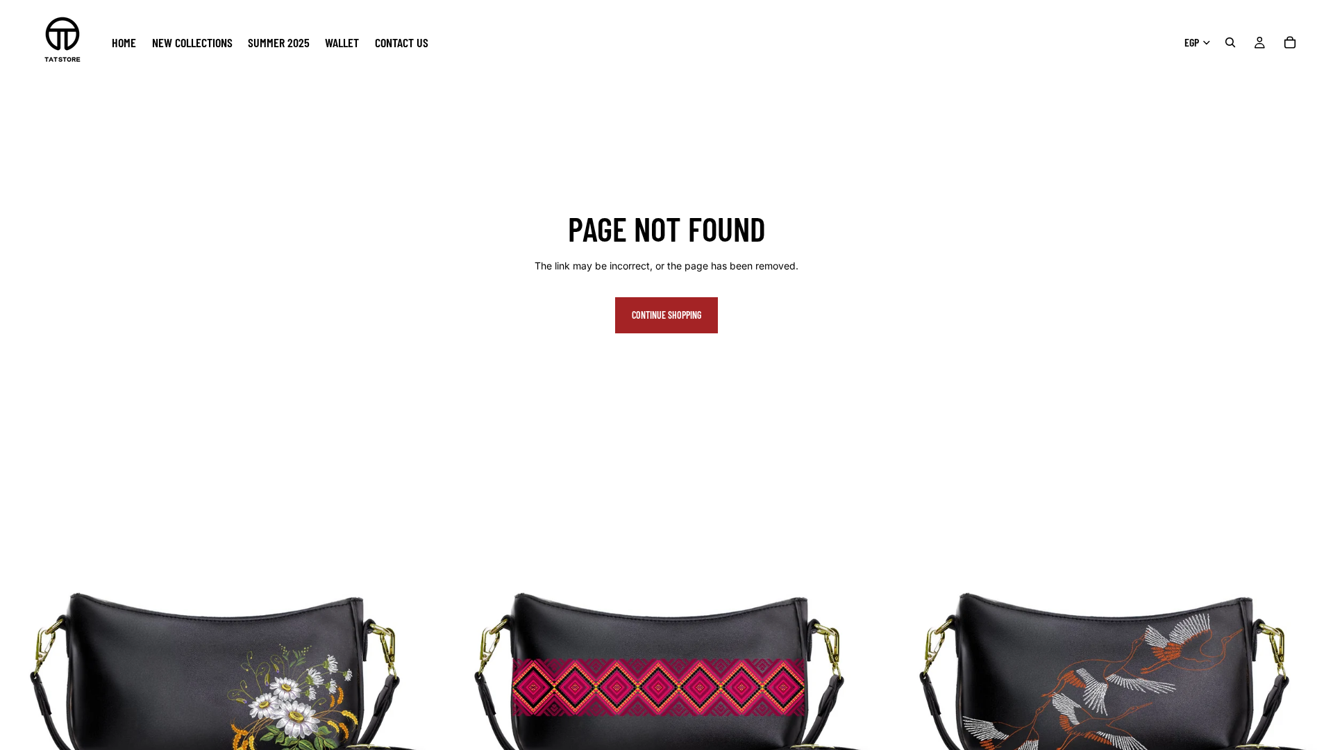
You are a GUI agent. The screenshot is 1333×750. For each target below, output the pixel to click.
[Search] (1230, 42)
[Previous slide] (21, 682)
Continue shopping (666, 315)
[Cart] (1290, 42)
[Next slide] (423, 682)
